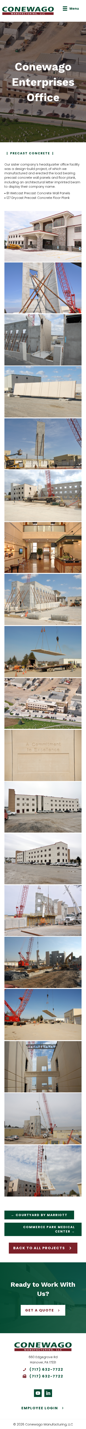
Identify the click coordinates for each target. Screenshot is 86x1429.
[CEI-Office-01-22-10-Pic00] (43, 807)
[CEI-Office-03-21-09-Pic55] (43, 651)
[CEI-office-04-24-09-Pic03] (43, 1171)
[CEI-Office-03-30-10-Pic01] (43, 547)
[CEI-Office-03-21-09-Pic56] (43, 1014)
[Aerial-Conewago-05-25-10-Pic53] (43, 703)
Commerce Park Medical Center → (49, 1229)
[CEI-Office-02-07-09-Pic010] (43, 287)
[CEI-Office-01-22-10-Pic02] (43, 858)
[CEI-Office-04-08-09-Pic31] (43, 495)
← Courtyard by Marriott (39, 1215)
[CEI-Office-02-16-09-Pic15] (43, 391)
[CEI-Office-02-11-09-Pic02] (43, 962)
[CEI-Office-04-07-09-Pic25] (43, 340)
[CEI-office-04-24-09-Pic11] (43, 1066)
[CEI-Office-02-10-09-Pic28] (43, 1118)
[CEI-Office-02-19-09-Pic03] (43, 755)
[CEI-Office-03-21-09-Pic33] (43, 910)
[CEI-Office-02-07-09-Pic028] (43, 443)
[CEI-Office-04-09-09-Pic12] (43, 599)
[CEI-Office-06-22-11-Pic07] (43, 236)
